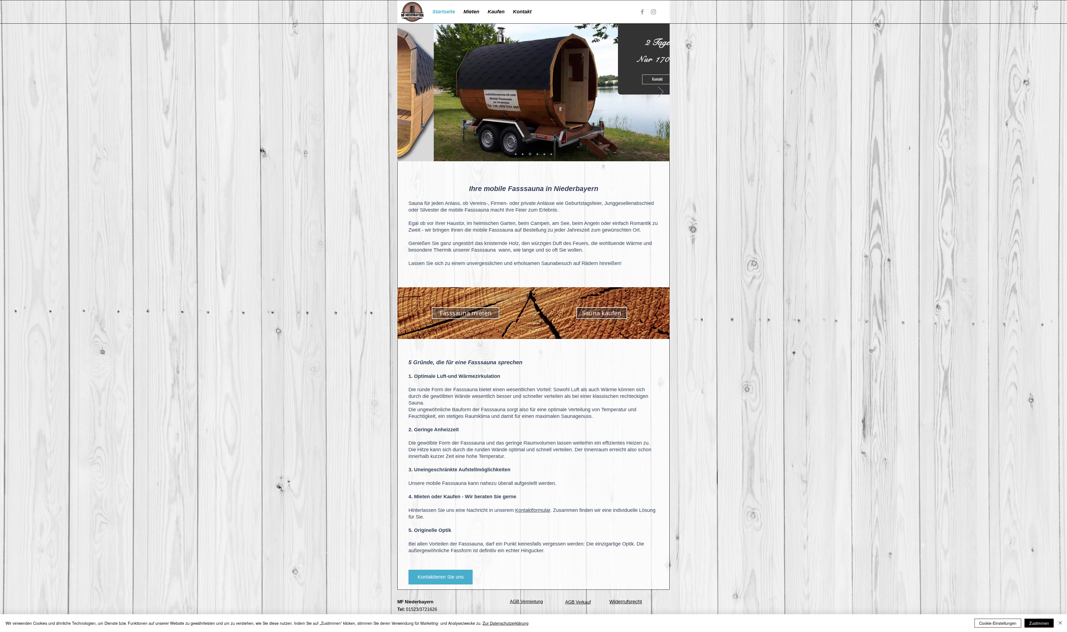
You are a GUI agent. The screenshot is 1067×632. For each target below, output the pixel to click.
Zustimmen (1039, 623)
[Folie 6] (522, 154)
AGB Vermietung (526, 601)
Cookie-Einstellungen (997, 623)
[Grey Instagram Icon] (653, 11)
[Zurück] (406, 92)
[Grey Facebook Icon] (642, 11)
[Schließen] (1060, 623)
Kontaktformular (532, 510)
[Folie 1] (516, 154)
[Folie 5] (544, 154)
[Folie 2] (529, 154)
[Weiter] (661, 92)
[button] (471, 12)
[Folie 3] (537, 154)
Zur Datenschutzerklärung (505, 623)
